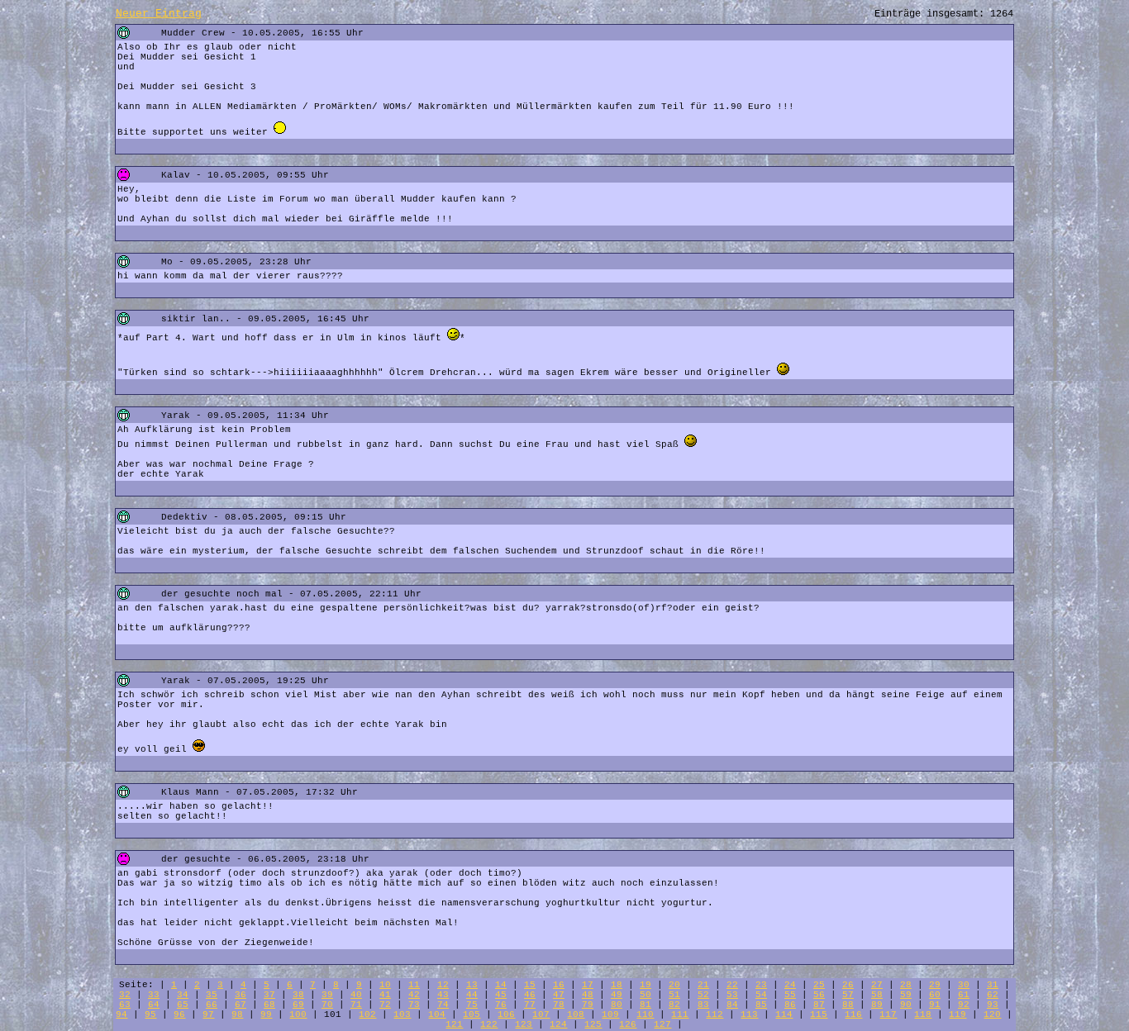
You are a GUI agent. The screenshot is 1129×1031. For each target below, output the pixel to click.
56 (819, 995)
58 (877, 995)
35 (211, 995)
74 (443, 1005)
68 (269, 1005)
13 (472, 985)
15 (530, 985)
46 (530, 995)
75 (472, 1005)
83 (703, 1005)
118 (922, 1014)
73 (414, 1005)
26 (848, 985)
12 (443, 985)
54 (761, 995)
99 (266, 1014)
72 (385, 1005)
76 (501, 1005)
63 (125, 1005)
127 (662, 1024)
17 (587, 985)
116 (853, 1014)
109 (610, 1014)
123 (523, 1024)
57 (848, 995)
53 (732, 995)
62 (992, 995)
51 (674, 995)
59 (906, 995)
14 (501, 985)
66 (211, 1005)
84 (732, 1005)
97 (208, 1014)
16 (558, 985)
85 (761, 1005)
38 (298, 995)
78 (558, 1005)
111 (679, 1014)
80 (616, 1005)
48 (587, 995)
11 (414, 985)
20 (674, 985)
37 (269, 995)
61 (963, 995)
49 (616, 995)
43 (443, 995)
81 (645, 1005)
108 (575, 1014)
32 (125, 995)
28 (906, 985)
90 (906, 1005)
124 (558, 1024)
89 (877, 1005)
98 (237, 1014)
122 (489, 1024)
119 (957, 1014)
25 (819, 985)
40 (356, 995)
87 (819, 1005)
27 (877, 985)
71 (356, 1005)
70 (327, 1005)
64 (154, 1005)
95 (150, 1014)
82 (674, 1005)
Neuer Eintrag (159, 13)
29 (935, 985)
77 (530, 1005)
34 (182, 995)
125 (593, 1024)
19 (645, 985)
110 (645, 1014)
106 (506, 1014)
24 (790, 985)
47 (558, 995)
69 (298, 1005)
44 (472, 995)
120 (992, 1014)
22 (732, 985)
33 (154, 995)
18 (616, 985)
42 (414, 995)
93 (992, 1005)
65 (182, 1005)
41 (385, 995)
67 (240, 1005)
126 (627, 1024)
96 (179, 1014)
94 (121, 1014)
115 (818, 1014)
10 (385, 985)
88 (848, 1005)
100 (298, 1014)
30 (963, 985)
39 (327, 995)
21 (703, 985)
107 (541, 1014)
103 (402, 1014)
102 (367, 1014)
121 (454, 1024)
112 (714, 1014)
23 (761, 985)
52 (703, 995)
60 (935, 995)
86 (790, 1005)
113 (749, 1014)
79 (587, 1005)
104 (436, 1014)
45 (501, 995)
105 (471, 1014)
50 (645, 995)
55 (790, 995)
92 (963, 1005)
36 (240, 995)
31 (992, 985)
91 (935, 1005)
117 (888, 1014)
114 (784, 1014)
